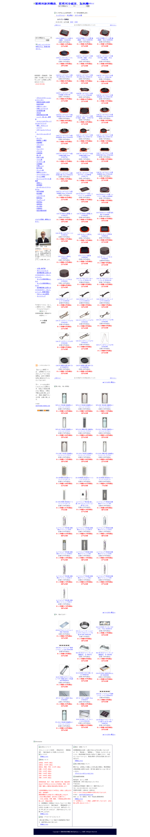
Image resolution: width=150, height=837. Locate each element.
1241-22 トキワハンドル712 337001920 (64, 321)
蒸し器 (39, 155)
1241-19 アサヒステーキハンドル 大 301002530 (104, 279)
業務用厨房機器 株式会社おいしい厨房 (73, 832)
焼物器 (39, 147)
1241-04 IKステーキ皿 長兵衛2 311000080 (104, 213)
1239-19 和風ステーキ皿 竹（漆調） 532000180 (64, 39)
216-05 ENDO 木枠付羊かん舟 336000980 (104, 674)
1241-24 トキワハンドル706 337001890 (104, 320)
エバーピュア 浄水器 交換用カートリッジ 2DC (104, 502)
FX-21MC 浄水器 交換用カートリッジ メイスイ (64, 454)
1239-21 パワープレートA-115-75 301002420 (64, 58)
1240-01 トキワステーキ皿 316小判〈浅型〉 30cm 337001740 (104, 57)
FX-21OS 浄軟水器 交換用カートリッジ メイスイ (105, 454)
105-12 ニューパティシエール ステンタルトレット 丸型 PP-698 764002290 (84, 632)
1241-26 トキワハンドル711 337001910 (84, 341)
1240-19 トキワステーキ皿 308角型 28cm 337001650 (64, 192)
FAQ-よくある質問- (43, 294)
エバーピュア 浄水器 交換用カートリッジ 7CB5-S (64, 601)
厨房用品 (39, 202)
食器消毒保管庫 (42, 210)
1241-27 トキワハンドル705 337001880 (104, 345)
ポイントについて (65, 3)
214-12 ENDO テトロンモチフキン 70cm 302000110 (104, 628)
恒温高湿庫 (40, 104)
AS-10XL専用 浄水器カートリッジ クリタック (64, 502)
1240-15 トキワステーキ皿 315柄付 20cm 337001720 (104, 136)
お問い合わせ (90, 10)
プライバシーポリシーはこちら (84, 773)
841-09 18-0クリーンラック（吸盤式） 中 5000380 (104, 653)
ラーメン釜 (40, 170)
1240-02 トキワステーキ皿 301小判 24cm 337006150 (84, 76)
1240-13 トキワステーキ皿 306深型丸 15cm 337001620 (104, 115)
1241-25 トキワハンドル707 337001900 (64, 342)
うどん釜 (39, 159)
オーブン (39, 138)
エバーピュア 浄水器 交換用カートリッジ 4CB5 (104, 553)
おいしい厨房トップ (38, 10)
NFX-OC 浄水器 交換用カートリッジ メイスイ (64, 430)
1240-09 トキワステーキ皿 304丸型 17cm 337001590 (104, 96)
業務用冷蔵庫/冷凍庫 (43, 102)
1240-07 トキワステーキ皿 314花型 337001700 (64, 94)
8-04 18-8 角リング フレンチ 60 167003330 (84, 720)
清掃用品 (39, 204)
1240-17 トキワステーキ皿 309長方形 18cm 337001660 (104, 154)
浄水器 (39, 113)
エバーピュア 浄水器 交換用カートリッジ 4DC (84, 553)
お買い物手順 (76, 3)
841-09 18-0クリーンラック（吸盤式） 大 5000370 (84, 653)
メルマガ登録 (81, 10)
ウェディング (41, 200)
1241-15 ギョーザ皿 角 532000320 (105, 235)
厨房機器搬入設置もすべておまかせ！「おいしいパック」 (43, 275)
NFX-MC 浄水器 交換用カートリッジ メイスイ (105, 406)
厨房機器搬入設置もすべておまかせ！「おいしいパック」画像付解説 (43, 290)
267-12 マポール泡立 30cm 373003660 (64, 699)
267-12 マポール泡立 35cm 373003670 (84, 699)
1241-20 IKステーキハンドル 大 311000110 (84, 300)
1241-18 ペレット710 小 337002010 (104, 257)
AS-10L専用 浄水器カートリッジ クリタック (104, 478)
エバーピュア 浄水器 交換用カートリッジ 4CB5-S (64, 577)
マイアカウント (70, 10)
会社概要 (47, 10)
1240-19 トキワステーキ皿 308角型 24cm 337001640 (104, 173)
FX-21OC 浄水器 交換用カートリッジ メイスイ (84, 454)
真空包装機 (40, 191)
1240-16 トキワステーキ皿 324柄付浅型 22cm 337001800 (84, 155)
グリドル (39, 151)
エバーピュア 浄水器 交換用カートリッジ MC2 (84, 577)
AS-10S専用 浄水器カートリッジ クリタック (84, 478)
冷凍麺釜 (39, 164)
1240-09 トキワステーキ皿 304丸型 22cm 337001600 (64, 115)
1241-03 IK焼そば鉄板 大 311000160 (84, 214)
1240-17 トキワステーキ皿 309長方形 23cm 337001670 (64, 174)
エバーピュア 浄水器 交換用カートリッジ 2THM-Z (64, 553)
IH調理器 (39, 153)
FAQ (98, 10)
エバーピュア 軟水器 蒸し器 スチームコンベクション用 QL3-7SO (84, 503)
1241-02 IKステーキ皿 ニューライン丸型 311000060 (104, 195)
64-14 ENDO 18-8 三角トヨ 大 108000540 (84, 674)
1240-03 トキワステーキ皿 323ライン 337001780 (104, 76)
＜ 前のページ (57, 25)
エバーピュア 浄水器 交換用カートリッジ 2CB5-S (84, 528)
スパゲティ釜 (41, 161)
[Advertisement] (43, 423)
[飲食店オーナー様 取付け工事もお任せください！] (43, 63)
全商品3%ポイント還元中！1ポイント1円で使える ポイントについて (43, 25)
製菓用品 (39, 198)
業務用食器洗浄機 (42, 115)
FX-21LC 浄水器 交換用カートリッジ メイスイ (105, 430)
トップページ (60, 15)
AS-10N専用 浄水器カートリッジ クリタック (64, 478)
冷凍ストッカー (42, 106)
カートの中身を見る (109, 9)
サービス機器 (41, 176)
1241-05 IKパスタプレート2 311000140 (64, 234)
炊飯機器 (39, 142)
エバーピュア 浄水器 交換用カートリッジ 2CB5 (64, 528)
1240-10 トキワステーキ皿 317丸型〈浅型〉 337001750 (84, 117)
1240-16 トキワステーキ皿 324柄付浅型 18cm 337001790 (64, 155)
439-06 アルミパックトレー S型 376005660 (64, 631)
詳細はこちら (44, 756)
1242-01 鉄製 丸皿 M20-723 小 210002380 (84, 366)
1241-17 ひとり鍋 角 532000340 (84, 256)
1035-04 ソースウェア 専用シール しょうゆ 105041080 (64, 648)
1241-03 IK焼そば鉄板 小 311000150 (64, 214)
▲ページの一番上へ (109, 382)
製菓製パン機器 (42, 140)
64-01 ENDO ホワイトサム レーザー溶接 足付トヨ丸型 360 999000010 (64, 678)
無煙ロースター (42, 172)
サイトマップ (41, 296)
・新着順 (76, 22)
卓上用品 (39, 206)
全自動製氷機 (41, 110)
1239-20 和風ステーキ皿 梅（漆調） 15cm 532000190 (84, 39)
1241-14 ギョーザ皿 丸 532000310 (84, 235)
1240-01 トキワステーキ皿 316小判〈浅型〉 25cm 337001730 (84, 57)
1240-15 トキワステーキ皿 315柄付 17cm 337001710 (84, 136)
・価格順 (71, 22)
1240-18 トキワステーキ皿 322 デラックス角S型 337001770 (84, 174)
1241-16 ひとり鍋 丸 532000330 (64, 257)
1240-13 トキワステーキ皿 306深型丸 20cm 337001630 (64, 136)
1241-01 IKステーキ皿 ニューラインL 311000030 (84, 194)
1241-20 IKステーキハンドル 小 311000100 (64, 300)
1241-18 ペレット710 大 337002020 (64, 280)
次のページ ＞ (113, 25)
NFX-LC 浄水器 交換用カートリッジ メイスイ (64, 406)
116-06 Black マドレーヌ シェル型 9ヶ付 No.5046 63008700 (104, 721)
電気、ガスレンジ (42, 125)
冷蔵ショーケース (42, 108)
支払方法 (54, 10)
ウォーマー (40, 149)
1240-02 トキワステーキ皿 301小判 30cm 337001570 (64, 76)
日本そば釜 (40, 157)
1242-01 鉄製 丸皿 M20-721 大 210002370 (64, 366)
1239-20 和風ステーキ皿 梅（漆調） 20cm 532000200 (104, 39)
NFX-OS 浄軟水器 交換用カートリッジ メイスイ (84, 430)
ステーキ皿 (78, 15)
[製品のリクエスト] (43, 89)
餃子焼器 (39, 168)
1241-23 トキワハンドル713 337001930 (84, 321)
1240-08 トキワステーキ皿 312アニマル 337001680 (84, 94)
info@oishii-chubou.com (43, 405)
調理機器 (39, 185)
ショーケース (41, 196)
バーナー (39, 127)
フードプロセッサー (43, 174)
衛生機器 (39, 193)
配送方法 (61, 10)
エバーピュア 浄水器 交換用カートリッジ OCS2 (104, 528)
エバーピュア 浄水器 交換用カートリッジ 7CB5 (104, 577)
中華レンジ (40, 166)
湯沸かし (39, 183)
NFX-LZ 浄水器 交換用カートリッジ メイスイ (84, 406)
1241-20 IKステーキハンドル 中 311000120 (104, 300)
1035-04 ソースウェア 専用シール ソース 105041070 (104, 694)
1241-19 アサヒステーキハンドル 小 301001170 (84, 279)
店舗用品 (39, 208)
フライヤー (40, 144)
